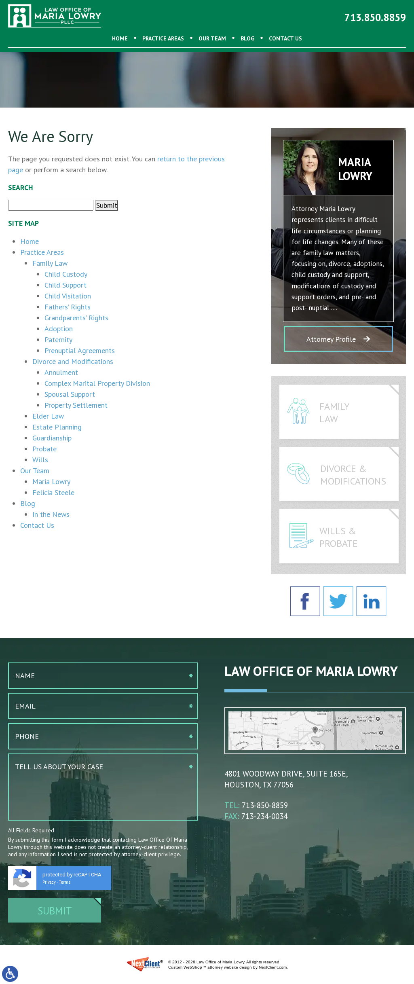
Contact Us (285, 38)
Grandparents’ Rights (76, 317)
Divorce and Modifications (72, 361)
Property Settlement (76, 405)
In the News (51, 514)
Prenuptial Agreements (79, 350)
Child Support (65, 285)
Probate (44, 448)
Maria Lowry (51, 481)
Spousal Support (69, 394)
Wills (40, 459)
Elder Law (48, 416)
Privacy (49, 882)
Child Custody (65, 274)
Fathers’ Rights (67, 306)
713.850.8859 (375, 17)
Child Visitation (67, 295)
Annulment (61, 372)
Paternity (58, 339)
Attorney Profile (331, 339)
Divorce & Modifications (353, 474)
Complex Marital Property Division (97, 383)
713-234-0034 (264, 816)
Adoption (58, 328)
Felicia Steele (53, 492)
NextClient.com (273, 967)
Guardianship (52, 437)
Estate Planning (57, 427)
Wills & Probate (338, 537)
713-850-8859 (265, 805)
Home (120, 38)
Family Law (50, 263)
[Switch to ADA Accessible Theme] (10, 974)
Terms (65, 882)
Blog (247, 38)
